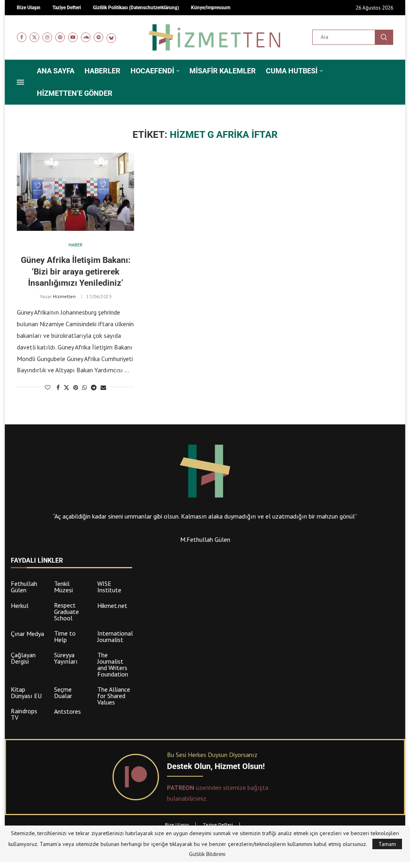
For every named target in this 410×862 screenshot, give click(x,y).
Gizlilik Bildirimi (207, 854)
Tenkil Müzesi (63, 586)
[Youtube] (73, 37)
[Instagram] (47, 37)
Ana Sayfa (55, 71)
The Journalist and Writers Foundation (112, 664)
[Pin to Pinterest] (75, 387)
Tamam (387, 844)
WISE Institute (109, 586)
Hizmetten (64, 296)
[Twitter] (34, 37)
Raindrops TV (24, 714)
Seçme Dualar (63, 692)
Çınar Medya (27, 633)
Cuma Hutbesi (292, 71)
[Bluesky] (111, 37)
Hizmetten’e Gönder (75, 93)
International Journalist (115, 636)
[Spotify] (98, 37)
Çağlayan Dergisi (23, 658)
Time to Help (65, 636)
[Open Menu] (20, 82)
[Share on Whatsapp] (84, 387)
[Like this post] (47, 387)
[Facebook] (21, 37)
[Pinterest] (60, 37)
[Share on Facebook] (58, 387)
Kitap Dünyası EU (26, 692)
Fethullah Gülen (24, 586)
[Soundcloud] (85, 37)
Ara (384, 37)
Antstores (67, 711)
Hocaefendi (152, 71)
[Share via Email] (103, 387)
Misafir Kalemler (222, 71)
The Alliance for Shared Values (113, 695)
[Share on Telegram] (93, 387)
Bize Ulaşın (177, 825)
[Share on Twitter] (66, 387)
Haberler (102, 71)
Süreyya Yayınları (66, 658)
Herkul (19, 605)
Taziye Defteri (218, 825)
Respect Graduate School (66, 611)
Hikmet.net (112, 605)
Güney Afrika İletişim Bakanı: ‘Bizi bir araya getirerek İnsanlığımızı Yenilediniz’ (76, 271)
